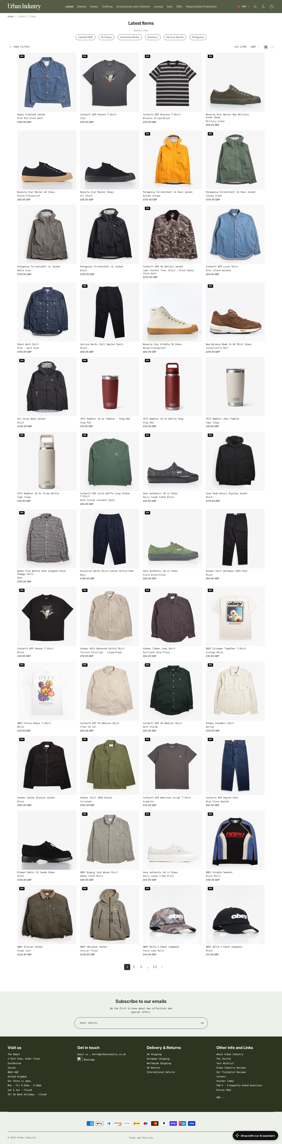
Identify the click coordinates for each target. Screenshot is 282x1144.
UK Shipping (154, 1054)
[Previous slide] (23, 82)
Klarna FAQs (223, 1090)
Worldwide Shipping (159, 1063)
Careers (221, 1076)
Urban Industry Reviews (231, 1067)
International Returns (161, 1072)
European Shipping (158, 1058)
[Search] (255, 6)
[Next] (161, 967)
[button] (255, 47)
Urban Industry (26, 1137)
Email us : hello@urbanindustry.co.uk (101, 1054)
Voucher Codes (225, 1081)
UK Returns (153, 1067)
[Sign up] (202, 1023)
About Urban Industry (229, 1054)
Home (11, 16)
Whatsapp (89, 1059)
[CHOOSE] (70, 105)
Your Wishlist (225, 1063)
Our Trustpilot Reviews (231, 1072)
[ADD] (133, 410)
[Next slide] (70, 82)
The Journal (223, 1058)
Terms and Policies (141, 1138)
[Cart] (271, 6)
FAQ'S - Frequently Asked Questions (239, 1085)
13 (155, 967)
